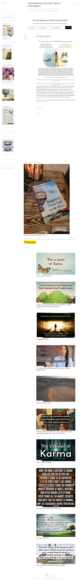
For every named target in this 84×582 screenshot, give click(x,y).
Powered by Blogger (51, 574)
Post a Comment (42, 510)
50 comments (41, 372)
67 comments (41, 341)
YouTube (37, 10)
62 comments (41, 308)
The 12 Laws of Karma (44, 276)
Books (32, 10)
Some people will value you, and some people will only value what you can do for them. (54, 432)
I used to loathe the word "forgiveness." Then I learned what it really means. (53, 305)
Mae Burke (53, 576)
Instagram (50, 10)
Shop (41, 10)
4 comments (41, 435)
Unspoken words (42, 339)
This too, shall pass (43, 403)
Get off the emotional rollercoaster (50, 565)
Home (29, 10)
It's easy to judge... (43, 538)
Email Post (41, 107)
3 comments (41, 567)
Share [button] (25, 34)
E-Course (45, 10)
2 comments (41, 464)
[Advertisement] (55, 151)
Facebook (56, 10)
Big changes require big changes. (48, 508)
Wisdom (25, 38)
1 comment (41, 540)
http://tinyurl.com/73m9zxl (42, 101)
